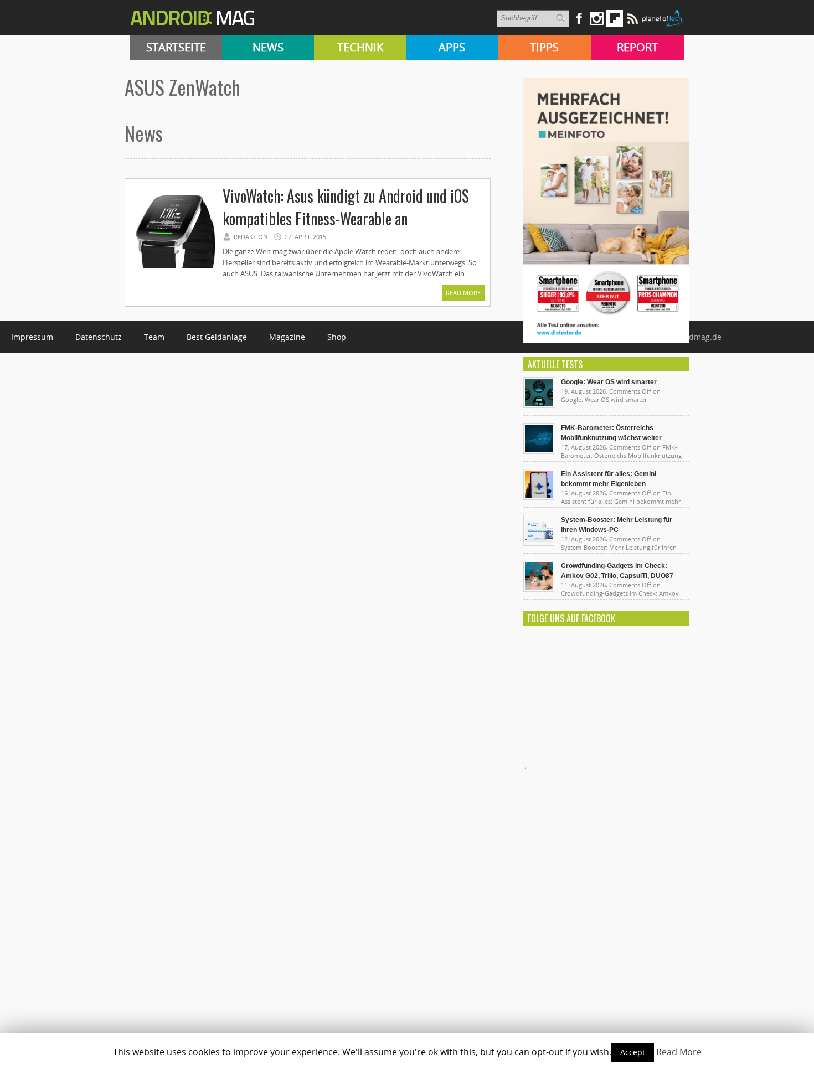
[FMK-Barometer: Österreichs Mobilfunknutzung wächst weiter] (538, 451)
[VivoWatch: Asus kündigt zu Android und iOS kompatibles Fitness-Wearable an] (173, 267)
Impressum (32, 337)
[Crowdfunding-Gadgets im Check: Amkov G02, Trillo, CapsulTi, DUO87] (538, 589)
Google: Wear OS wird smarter (609, 382)
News (268, 47)
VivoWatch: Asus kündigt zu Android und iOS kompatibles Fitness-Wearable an (346, 207)
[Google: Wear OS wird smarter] (538, 405)
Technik (360, 47)
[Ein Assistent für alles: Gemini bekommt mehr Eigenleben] (538, 497)
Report (637, 47)
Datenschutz (98, 337)
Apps (452, 47)
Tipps (544, 47)
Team (154, 337)
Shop (336, 337)
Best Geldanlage (217, 337)
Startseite (176, 47)
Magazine (287, 337)
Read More (463, 292)
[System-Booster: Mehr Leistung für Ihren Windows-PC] (538, 543)
